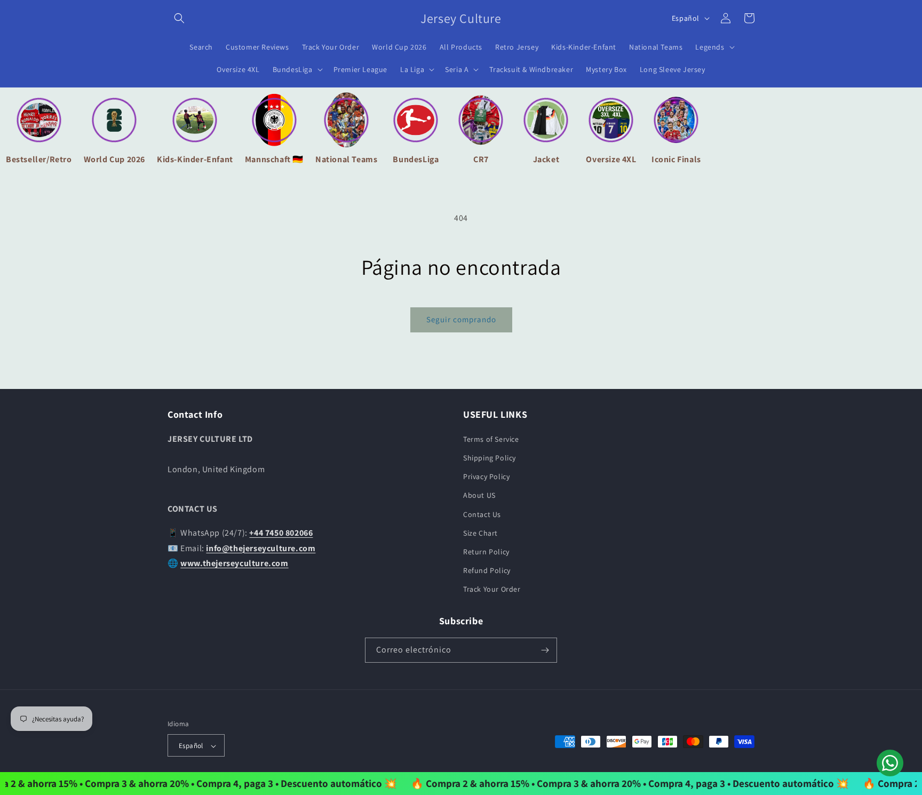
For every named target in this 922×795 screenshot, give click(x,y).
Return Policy (486, 551)
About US (479, 495)
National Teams (346, 159)
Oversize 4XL (611, 159)
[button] (179, 18)
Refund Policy (487, 570)
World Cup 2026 (114, 159)
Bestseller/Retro (39, 159)
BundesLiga (416, 159)
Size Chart (480, 532)
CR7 (481, 159)
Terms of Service (491, 438)
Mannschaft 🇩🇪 (274, 159)
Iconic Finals (676, 159)
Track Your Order (492, 589)
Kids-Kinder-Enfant (195, 159)
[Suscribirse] (545, 650)
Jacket (546, 159)
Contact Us (482, 514)
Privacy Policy (486, 476)
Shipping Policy (489, 457)
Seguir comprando (461, 319)
